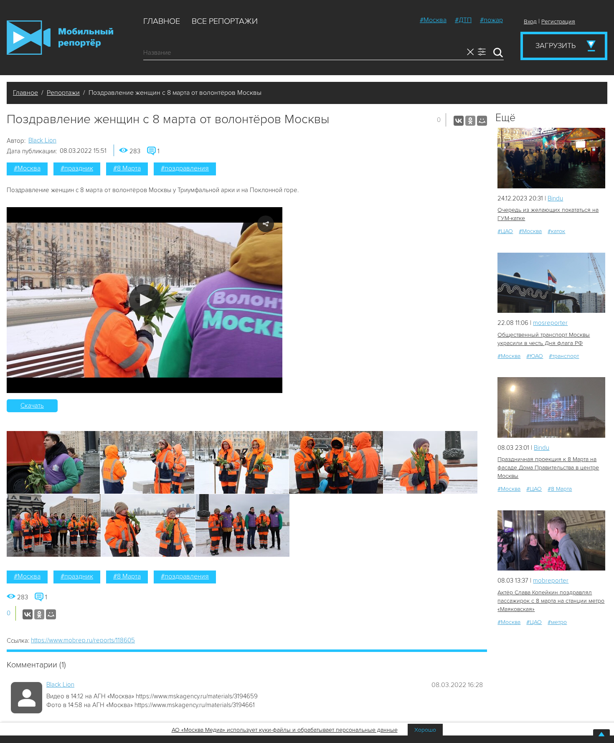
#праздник (77, 168)
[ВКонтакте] (459, 121)
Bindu (555, 198)
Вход (530, 21)
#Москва (433, 20)
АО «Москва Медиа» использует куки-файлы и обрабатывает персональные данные (285, 729)
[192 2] (551, 540)
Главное (161, 21)
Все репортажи (225, 21)
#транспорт (564, 356)
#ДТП (463, 20)
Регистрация (558, 21)
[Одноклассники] (470, 121)
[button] (144, 300)
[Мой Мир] (482, 121)
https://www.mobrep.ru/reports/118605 (83, 640)
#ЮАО (534, 356)
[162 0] (551, 407)
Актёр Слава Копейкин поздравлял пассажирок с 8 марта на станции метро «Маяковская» (550, 601)
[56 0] (551, 283)
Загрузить (555, 45)
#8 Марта (127, 168)
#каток (556, 231)
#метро (557, 622)
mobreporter (550, 580)
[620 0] (551, 158)
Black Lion (42, 140)
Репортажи (63, 93)
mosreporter (550, 323)
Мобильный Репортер (60, 37)
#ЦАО (505, 231)
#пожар (491, 20)
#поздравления (185, 168)
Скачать (32, 405)
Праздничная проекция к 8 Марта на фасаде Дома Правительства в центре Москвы (548, 467)
